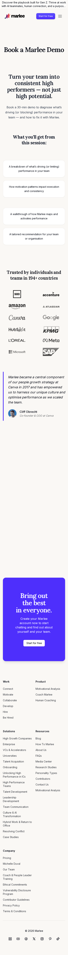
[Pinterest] (50, 939)
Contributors (43, 778)
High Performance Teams (14, 784)
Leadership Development (11, 799)
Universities (10, 755)
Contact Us (42, 784)
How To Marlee (45, 744)
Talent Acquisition (13, 761)
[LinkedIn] (10, 939)
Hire (5, 711)
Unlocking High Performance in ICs (14, 774)
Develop (8, 706)
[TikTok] (58, 939)
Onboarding (10, 767)
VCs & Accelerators (14, 749)
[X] (34, 939)
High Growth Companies (17, 738)
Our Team (9, 869)
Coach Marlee (44, 694)
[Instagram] (42, 939)
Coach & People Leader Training (17, 877)
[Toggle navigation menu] (60, 16)
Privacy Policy (11, 905)
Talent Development (15, 791)
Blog (38, 738)
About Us (41, 749)
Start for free (46, 16)
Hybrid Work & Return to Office (17, 823)
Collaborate (10, 700)
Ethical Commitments (15, 884)
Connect (8, 688)
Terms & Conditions (14, 911)
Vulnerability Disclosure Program (17, 892)
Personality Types (46, 773)
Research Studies (46, 767)
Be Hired (8, 717)
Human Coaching (46, 700)
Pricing (7, 857)
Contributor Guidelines (16, 899)
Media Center (44, 761)
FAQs (39, 755)
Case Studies (11, 837)
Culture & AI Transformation (12, 814)
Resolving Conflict (13, 831)
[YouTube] (18, 939)
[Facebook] (26, 939)
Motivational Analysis (48, 688)
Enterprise (9, 744)
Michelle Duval (11, 863)
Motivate (8, 694)
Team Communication (15, 806)
